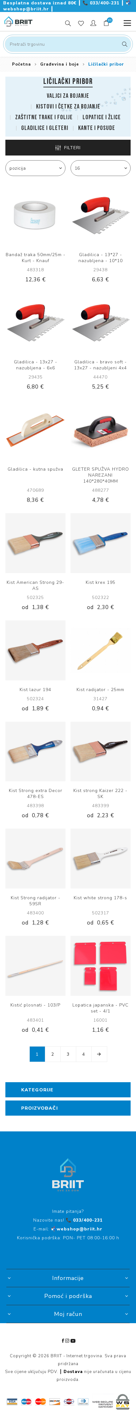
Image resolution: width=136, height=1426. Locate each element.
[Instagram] (67, 1341)
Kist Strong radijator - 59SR (35, 901)
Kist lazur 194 (35, 690)
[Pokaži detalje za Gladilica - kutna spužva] (35, 430)
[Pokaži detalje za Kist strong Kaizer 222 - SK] (101, 752)
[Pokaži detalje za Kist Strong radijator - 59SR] (35, 859)
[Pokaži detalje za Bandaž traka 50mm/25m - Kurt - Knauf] (35, 215)
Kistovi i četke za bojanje (68, 106)
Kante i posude (96, 128)
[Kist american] (35, 543)
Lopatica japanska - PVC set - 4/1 (100, 1008)
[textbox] (68, 44)
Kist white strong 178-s (100, 898)
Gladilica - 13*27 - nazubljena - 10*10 (100, 258)
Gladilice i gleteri (44, 128)
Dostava (73, 1372)
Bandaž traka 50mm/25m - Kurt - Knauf (35, 258)
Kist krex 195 (100, 582)
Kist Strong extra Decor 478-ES (35, 794)
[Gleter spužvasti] (101, 430)
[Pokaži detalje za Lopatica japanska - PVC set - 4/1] (101, 966)
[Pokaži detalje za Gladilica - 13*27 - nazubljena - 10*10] (101, 215)
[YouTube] (73, 1341)
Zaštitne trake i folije (44, 117)
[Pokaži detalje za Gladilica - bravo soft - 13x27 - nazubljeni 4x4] (101, 323)
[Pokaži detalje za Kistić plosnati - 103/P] (35, 966)
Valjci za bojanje (68, 96)
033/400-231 (102, 3)
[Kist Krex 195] (101, 543)
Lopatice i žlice (102, 117)
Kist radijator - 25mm (100, 690)
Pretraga (123, 44)
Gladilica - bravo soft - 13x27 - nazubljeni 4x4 (100, 365)
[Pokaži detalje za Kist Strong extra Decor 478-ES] (35, 752)
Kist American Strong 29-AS (35, 585)
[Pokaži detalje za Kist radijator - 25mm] (101, 650)
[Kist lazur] (35, 650)
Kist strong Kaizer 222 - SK (100, 794)
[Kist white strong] (101, 859)
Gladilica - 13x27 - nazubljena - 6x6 (35, 365)
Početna (21, 64)
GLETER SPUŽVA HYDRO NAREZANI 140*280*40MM (100, 475)
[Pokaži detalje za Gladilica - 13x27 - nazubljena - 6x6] (35, 323)
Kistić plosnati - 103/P (35, 1005)
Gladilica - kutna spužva (35, 469)
